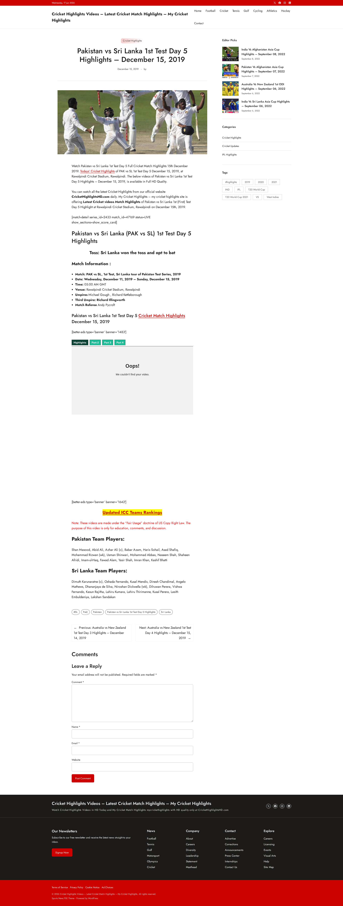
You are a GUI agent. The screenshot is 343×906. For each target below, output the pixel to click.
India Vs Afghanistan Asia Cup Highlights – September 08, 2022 (263, 51)
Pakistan (97, 612)
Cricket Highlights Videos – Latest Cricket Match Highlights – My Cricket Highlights (131, 803)
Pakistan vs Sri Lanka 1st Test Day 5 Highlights (131, 612)
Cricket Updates (230, 146)
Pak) (85, 612)
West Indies (273, 197)
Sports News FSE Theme (63, 898)
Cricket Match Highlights (161, 315)
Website (76, 760)
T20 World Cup (256, 189)
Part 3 (107, 342)
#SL (76, 612)
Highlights (80, 342)
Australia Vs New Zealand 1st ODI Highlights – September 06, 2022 (263, 86)
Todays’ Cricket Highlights (97, 171)
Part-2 (95, 342)
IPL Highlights (229, 154)
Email (76, 743)
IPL (238, 189)
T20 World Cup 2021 (236, 197)
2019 (247, 182)
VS (257, 197)
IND (227, 189)
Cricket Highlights (132, 40)
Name (76, 727)
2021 (274, 182)
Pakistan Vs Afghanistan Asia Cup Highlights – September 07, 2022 (263, 69)
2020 (261, 182)
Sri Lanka (166, 612)
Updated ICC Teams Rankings (132, 512)
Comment (78, 682)
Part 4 (119, 342)
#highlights (231, 182)
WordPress (93, 898)
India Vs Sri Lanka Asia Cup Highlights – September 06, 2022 (266, 103)
